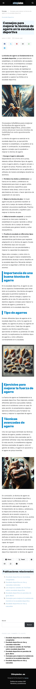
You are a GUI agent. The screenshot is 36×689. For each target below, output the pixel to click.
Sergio (26, 678)
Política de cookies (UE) (18, 681)
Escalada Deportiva (8, 17)
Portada (4, 11)
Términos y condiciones (18, 683)
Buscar (4, 620)
